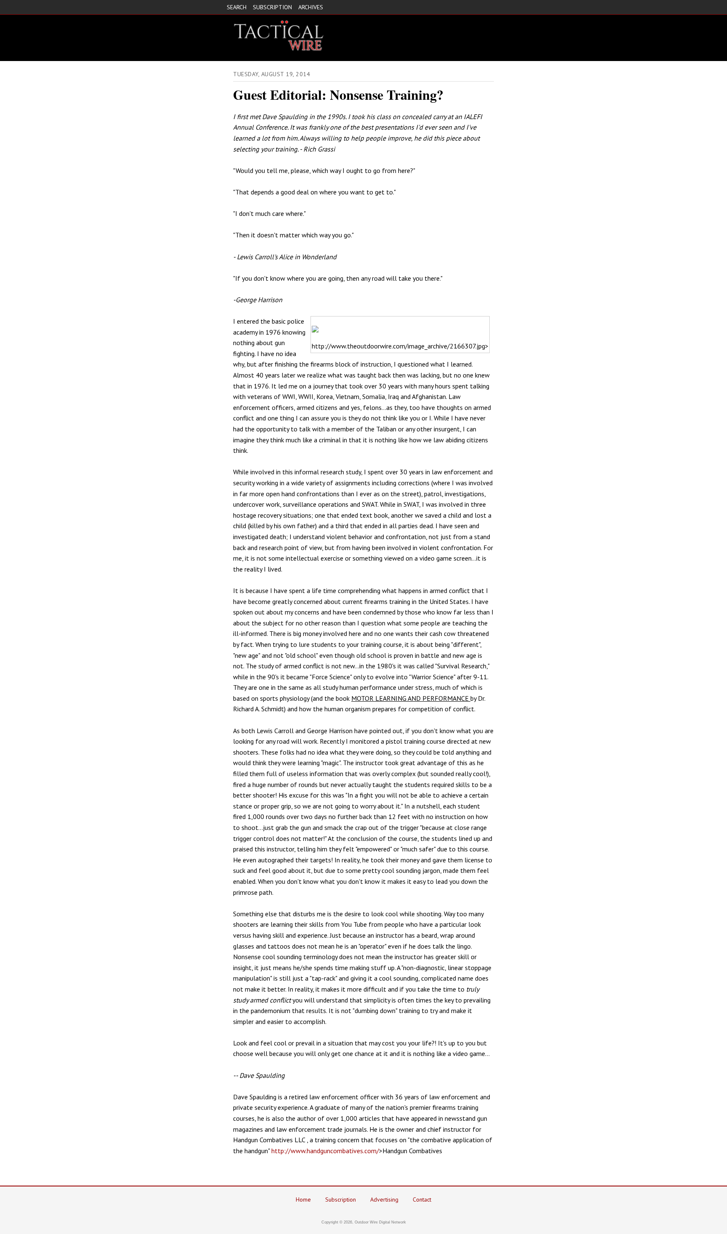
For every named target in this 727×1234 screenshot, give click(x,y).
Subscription (340, 1199)
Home (303, 1199)
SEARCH (237, 7)
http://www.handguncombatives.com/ (325, 1150)
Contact (422, 1199)
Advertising (384, 1199)
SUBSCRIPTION (272, 7)
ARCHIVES (310, 7)
